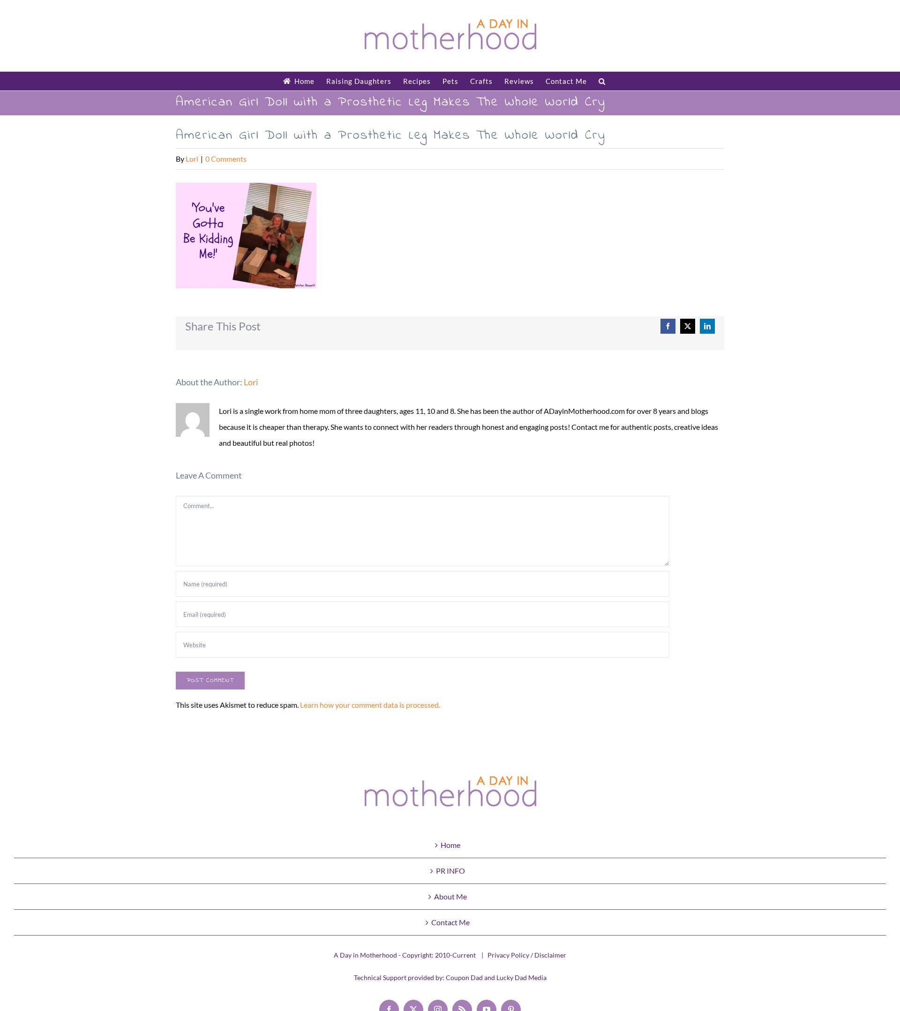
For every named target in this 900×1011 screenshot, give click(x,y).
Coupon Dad (464, 977)
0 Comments (226, 158)
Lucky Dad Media (521, 977)
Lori (192, 158)
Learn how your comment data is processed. (370, 704)
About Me (450, 896)
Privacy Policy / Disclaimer (527, 955)
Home (450, 844)
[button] (602, 81)
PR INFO (450, 870)
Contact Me (450, 922)
